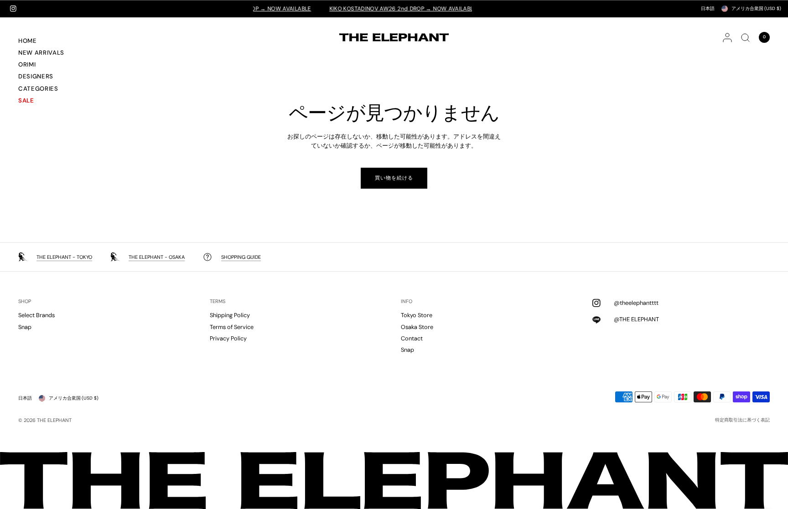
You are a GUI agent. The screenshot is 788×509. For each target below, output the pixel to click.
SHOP (24, 301)
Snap (24, 327)
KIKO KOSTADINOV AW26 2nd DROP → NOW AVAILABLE (393, 8)
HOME (27, 41)
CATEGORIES (38, 89)
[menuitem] (52, 42)
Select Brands (36, 315)
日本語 (708, 8)
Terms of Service (232, 327)
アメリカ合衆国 (756, 8)
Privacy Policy (228, 338)
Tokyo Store (416, 315)
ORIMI (27, 64)
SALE (26, 100)
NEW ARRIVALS (41, 53)
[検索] (745, 37)
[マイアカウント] (727, 37)
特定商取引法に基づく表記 (742, 420)
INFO (406, 301)
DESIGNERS (35, 76)
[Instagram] (13, 8)
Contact (412, 338)
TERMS (217, 301)
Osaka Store (417, 327)
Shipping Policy (230, 315)
